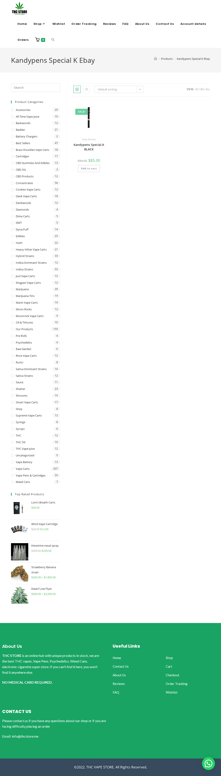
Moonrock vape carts (30, 316)
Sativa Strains (24, 376)
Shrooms (21, 395)
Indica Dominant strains (31, 263)
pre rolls (21, 336)
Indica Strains (24, 269)
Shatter (20, 389)
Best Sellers (23, 143)
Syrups (20, 429)
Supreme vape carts (29, 415)
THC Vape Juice (25, 449)
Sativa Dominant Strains (31, 369)
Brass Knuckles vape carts (32, 150)
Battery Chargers (26, 136)
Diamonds (22, 209)
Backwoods (23, 123)
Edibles (20, 236)
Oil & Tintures (24, 322)
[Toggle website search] (53, 40)
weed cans (23, 482)
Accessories (23, 110)
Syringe (20, 422)
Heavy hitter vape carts (31, 249)
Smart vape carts (27, 402)
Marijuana (22, 289)
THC (18, 435)
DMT (19, 223)
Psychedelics (24, 342)
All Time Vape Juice (27, 116)
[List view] (86, 89)
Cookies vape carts (28, 189)
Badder (20, 130)
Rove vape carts (26, 356)
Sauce (19, 382)
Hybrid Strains (25, 256)
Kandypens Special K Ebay (193, 59)
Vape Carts (23, 469)
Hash (19, 243)
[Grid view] (77, 89)
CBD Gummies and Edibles (33, 163)
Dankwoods (23, 203)
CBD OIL (21, 170)
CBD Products (24, 176)
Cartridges (22, 156)
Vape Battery (89, 139)
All (208, 89)
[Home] (155, 59)
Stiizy (19, 409)
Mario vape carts (27, 302)
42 (196, 89)
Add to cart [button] (89, 168)
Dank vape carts (26, 196)
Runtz (19, 362)
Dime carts (23, 216)
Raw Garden (23, 349)
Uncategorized (25, 455)
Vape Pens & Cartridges (31, 475)
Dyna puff (22, 229)
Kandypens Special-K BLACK (89, 147)
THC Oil (20, 442)
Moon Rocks (24, 309)
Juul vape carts (25, 276)
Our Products (24, 329)
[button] (208, 763)
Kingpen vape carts (28, 283)
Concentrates (24, 183)
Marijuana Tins (25, 296)
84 (202, 89)
